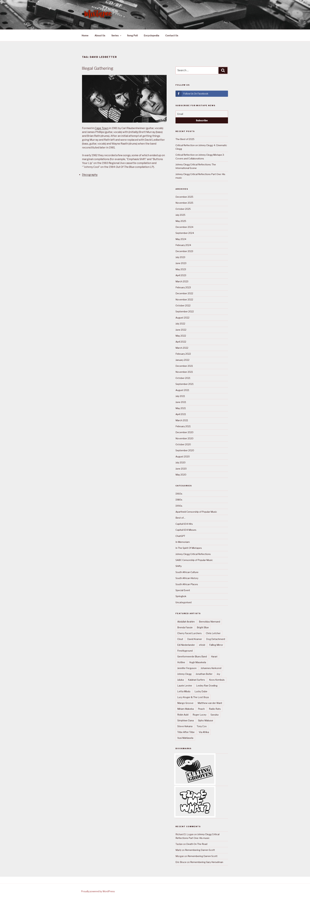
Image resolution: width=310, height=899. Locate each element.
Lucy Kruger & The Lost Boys (193, 697)
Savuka (214, 714)
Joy (218, 674)
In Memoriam (183, 542)
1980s (179, 499)
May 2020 (181, 474)
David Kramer (194, 639)
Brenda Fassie (185, 627)
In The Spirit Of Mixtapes (189, 548)
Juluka (180, 679)
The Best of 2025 (185, 139)
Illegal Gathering (97, 68)
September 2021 (184, 384)
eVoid (202, 644)
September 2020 (185, 450)
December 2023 (184, 251)
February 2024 (183, 245)
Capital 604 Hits (184, 524)
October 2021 (183, 378)
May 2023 (181, 269)
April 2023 (181, 275)
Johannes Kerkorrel (211, 668)
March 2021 (182, 420)
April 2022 (181, 341)
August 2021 (182, 390)
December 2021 (184, 366)
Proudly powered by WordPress (98, 891)
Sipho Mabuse (205, 720)
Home (85, 35)
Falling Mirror (216, 644)
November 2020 (184, 438)
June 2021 (181, 402)
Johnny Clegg (184, 674)
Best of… (180, 517)
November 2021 (184, 372)
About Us (100, 35)
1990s (179, 505)
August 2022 (182, 317)
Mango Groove (185, 703)
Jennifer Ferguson (186, 668)
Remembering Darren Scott (200, 850)
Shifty (179, 566)
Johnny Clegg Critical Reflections (193, 554)
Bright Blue (203, 627)
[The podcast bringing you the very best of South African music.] (195, 815)
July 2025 (180, 215)
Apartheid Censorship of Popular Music (196, 511)
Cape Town (101, 128)
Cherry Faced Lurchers (189, 633)
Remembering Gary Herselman (206, 862)
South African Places (187, 584)
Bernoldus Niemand (209, 621)
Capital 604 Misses (186, 529)
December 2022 (184, 293)
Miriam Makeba (185, 708)
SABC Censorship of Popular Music (194, 560)
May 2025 (181, 221)
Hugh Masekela (197, 662)
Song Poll (132, 35)
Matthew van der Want (210, 703)
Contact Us (171, 35)
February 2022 (183, 353)
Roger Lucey (199, 714)
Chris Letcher (213, 633)
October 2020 (183, 444)
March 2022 (182, 347)
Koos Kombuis (217, 679)
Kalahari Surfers (196, 679)
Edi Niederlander (186, 644)
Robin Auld (182, 714)
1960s (179, 493)
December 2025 (184, 196)
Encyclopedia (151, 35)
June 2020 (181, 468)
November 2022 (184, 299)
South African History (187, 578)
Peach (201, 708)
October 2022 (183, 305)
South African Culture (187, 572)
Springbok (181, 596)
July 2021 (180, 396)
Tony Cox (202, 726)
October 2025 (183, 209)
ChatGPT (180, 536)
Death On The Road (196, 844)
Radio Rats (215, 708)
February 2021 (183, 426)
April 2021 (181, 414)
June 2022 (181, 329)
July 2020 (181, 462)
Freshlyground (185, 650)
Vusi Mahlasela (185, 738)
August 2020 (183, 456)
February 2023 (183, 287)
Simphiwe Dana (185, 720)
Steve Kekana (184, 726)
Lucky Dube (201, 691)
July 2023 (180, 257)
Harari (214, 656)
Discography (90, 174)
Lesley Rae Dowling (206, 685)
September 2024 (185, 233)
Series (115, 35)
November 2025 (184, 202)
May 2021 (181, 408)
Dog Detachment (215, 639)
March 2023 (182, 281)
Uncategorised (183, 602)
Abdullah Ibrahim (186, 621)
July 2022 (180, 323)
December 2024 (184, 227)
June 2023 (181, 263)
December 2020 (184, 432)
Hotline (181, 662)
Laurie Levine (184, 685)
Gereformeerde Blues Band (192, 656)
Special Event (183, 590)
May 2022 (181, 335)
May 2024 (181, 239)
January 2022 (182, 360)
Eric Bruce (181, 862)
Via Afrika (204, 732)
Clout (180, 639)
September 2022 (185, 311)
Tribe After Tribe (186, 732)
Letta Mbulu (183, 691)
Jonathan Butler (204, 674)
